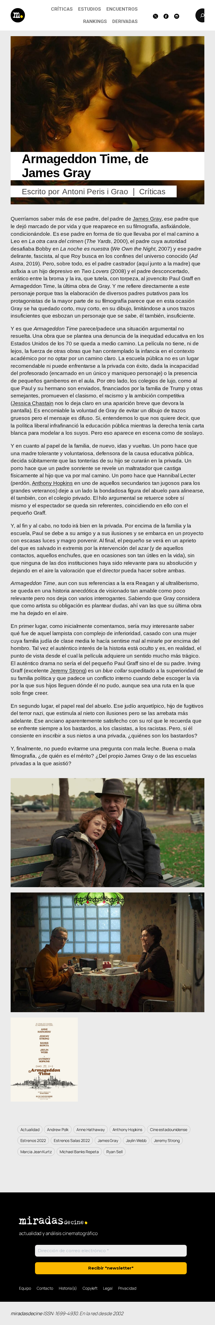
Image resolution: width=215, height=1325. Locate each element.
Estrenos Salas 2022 (72, 1140)
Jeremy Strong (67, 671)
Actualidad (29, 1129)
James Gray (147, 219)
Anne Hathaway (90, 1129)
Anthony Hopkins (52, 483)
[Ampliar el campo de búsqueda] (202, 15)
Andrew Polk (58, 1129)
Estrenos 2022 (33, 1140)
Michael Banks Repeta (79, 1151)
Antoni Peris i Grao (95, 191)
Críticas (152, 191)
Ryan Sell (114, 1151)
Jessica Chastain (32, 403)
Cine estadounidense (168, 1129)
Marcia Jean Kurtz (36, 1151)
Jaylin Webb (136, 1140)
